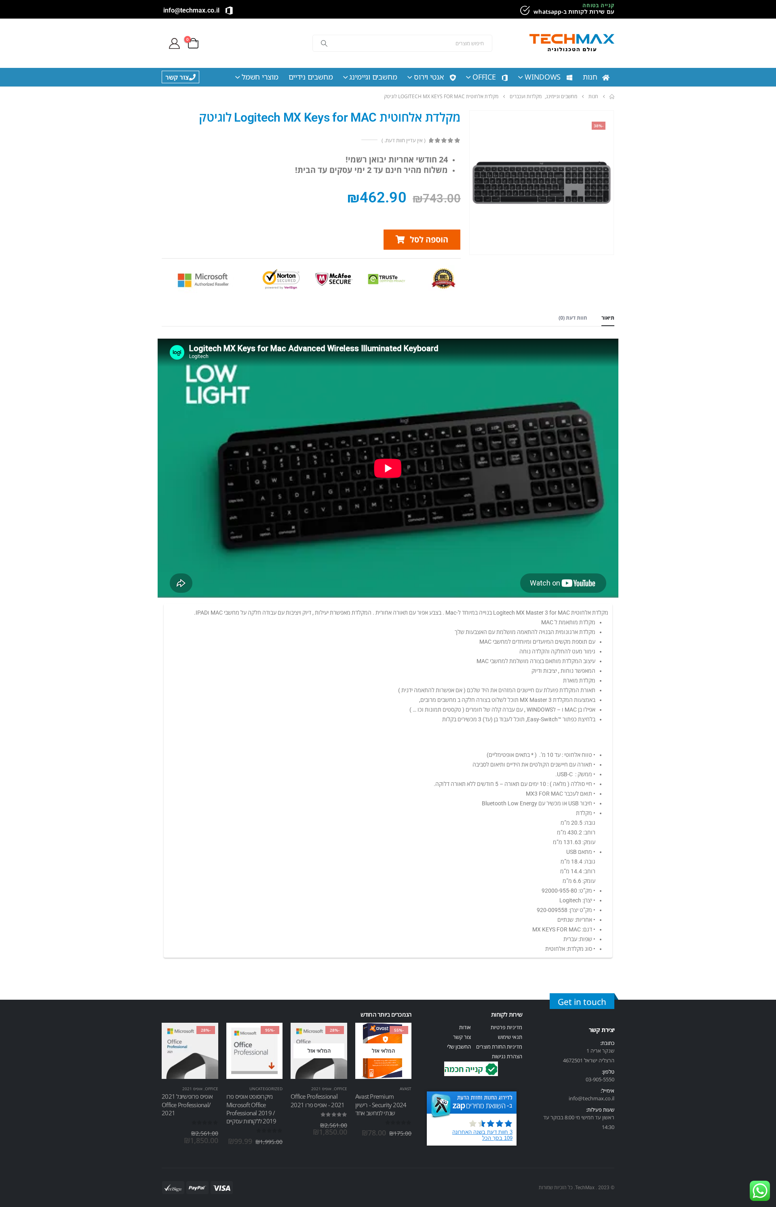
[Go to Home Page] (611, 96)
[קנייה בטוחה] (524, 10)
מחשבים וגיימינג (373, 77)
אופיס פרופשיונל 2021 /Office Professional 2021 (187, 1104)
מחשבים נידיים (311, 77)
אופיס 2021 (321, 1088)
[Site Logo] (571, 43)
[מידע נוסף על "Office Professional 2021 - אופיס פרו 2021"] (334, 1036)
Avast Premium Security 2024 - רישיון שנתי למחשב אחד (381, 1104)
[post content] (383, 1051)
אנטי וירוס (429, 77)
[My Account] (174, 43)
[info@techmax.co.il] (229, 10)
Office (484, 77)
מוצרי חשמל (260, 77)
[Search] (324, 43)
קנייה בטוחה (598, 5)
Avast (405, 1088)
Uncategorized (266, 1088)
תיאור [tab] (607, 317)
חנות (590, 77)
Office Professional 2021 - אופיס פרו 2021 (317, 1100)
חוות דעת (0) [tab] (573, 317)
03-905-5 (596, 1079)
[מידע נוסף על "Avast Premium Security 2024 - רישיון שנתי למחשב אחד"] (398, 1036)
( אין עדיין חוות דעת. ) (403, 140)
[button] (422, 239)
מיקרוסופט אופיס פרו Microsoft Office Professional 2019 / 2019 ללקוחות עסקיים (251, 1108)
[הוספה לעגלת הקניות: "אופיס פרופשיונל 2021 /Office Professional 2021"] (205, 1036)
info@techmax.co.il (191, 10)
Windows (543, 77)
